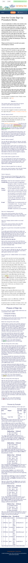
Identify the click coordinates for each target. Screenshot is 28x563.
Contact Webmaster (11, 551)
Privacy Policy (18, 551)
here (12, 98)
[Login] (9, 1)
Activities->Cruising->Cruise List (18, 111)
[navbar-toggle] (3, 12)
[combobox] (22, 12)
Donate (13, 12)
